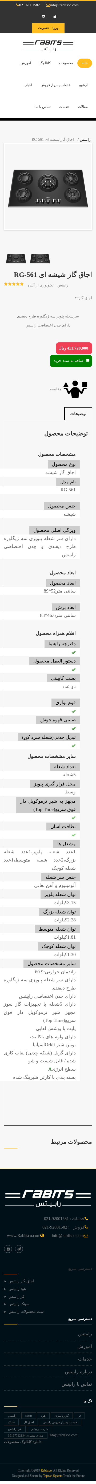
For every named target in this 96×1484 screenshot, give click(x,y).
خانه (85, 63)
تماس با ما (43, 107)
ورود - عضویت (48, 28)
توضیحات (78, 413)
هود (43, 1415)
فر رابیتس (17, 1296)
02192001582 (29, 5)
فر (79, 1415)
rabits (28, 1415)
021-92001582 (54, 1227)
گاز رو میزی (62, 1415)
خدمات (64, 107)
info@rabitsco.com (64, 5)
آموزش (26, 63)
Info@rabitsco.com (63, 1435)
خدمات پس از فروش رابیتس (60, 1422)
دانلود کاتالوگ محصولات (22, 1442)
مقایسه (56, 389)
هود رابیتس (17, 1289)
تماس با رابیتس (77, 1384)
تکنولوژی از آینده (41, 285)
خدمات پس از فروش (56, 85)
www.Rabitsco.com (23, 1235)
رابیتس (62, 285)
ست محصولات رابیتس (26, 1312)
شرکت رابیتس (39, 1428)
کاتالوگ (45, 63)
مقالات (83, 107)
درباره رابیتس (78, 1371)
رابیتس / (84, 140)
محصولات (66, 63)
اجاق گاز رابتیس (21, 1281)
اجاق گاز (85, 298)
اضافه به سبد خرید (69, 361)
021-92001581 (56, 1218)
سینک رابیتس (19, 1304)
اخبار (28, 85)
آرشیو (83, 85)
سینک (11, 1422)
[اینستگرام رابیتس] (8, 1249)
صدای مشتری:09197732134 (25, 1435)
